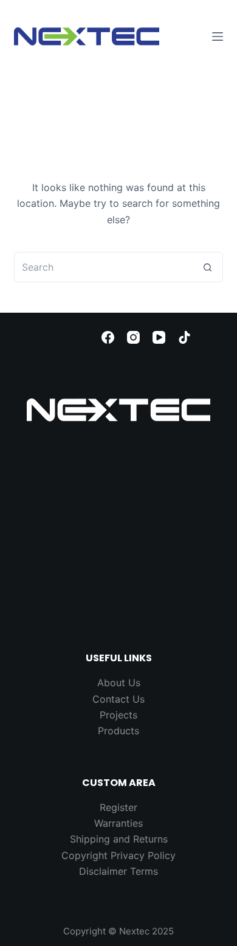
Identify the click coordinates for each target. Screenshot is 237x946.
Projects (118, 715)
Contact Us (118, 699)
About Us (118, 682)
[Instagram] (133, 337)
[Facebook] (107, 337)
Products (118, 731)
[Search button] (208, 267)
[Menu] (217, 36)
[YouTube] (159, 337)
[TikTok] (184, 337)
